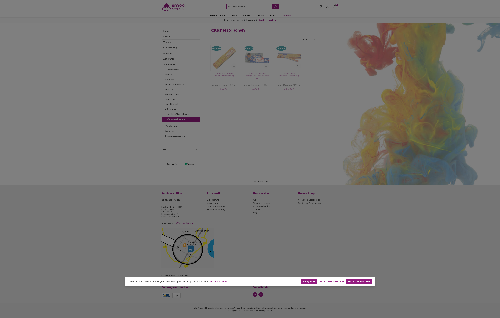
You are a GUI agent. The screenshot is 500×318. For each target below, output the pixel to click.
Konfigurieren (309, 281)
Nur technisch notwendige (332, 281)
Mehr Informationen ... (219, 281)
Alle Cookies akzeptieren (359, 281)
